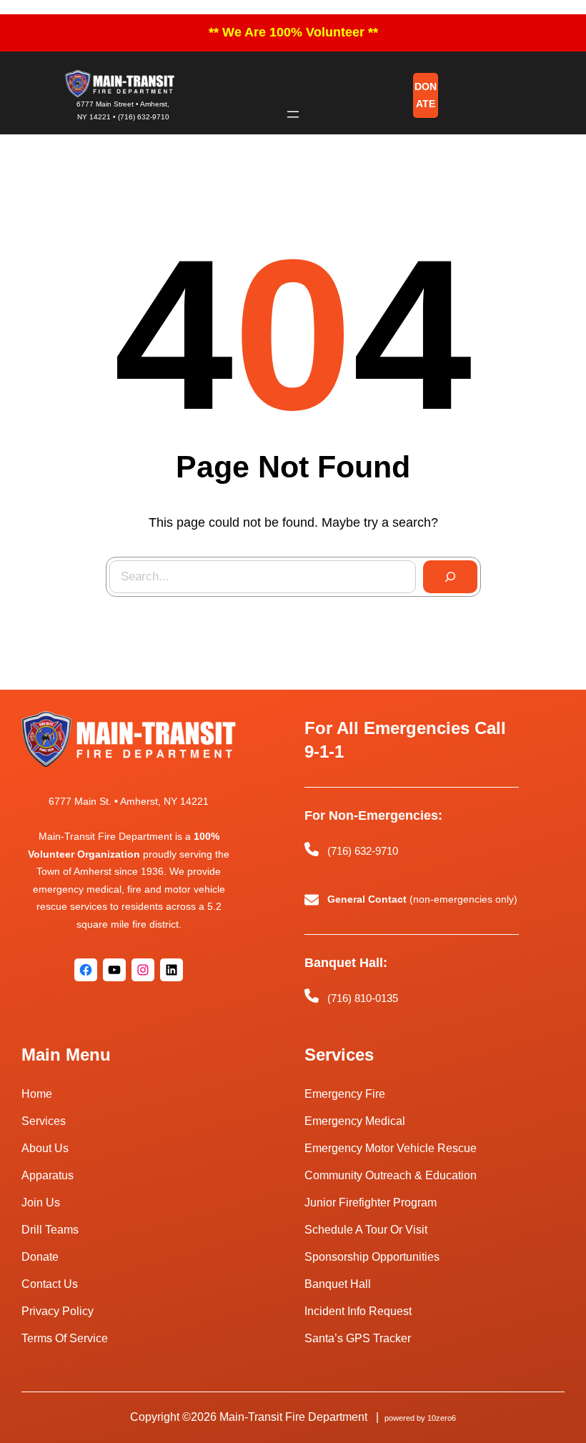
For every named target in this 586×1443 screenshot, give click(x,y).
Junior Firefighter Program (370, 1202)
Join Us (40, 1202)
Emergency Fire (344, 1094)
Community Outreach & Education (390, 1175)
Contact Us (49, 1284)
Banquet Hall (337, 1284)
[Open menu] (293, 114)
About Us (45, 1148)
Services (43, 1121)
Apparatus (47, 1175)
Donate (40, 1257)
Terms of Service (64, 1338)
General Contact (367, 899)
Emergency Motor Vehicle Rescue (390, 1148)
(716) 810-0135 (362, 997)
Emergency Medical (354, 1121)
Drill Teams (50, 1230)
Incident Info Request (358, 1311)
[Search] (450, 576)
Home (36, 1094)
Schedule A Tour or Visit (365, 1230)
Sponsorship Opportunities (372, 1257)
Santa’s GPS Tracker (357, 1338)
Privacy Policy (57, 1311)
